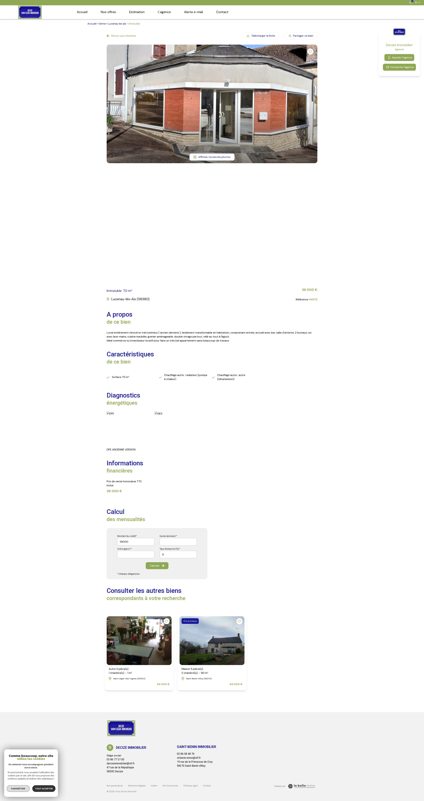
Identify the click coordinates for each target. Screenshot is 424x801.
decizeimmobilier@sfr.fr (121, 763)
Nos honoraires (170, 785)
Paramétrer (18, 788)
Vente (102, 23)
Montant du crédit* (127, 536)
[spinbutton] (178, 554)
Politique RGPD (191, 785)
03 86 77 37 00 (115, 759)
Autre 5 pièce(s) (120, 671)
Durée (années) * (168, 536)
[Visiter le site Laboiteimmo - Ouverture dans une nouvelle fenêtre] (301, 786)
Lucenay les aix (117, 23)
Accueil (91, 23)
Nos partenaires (115, 785)
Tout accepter (44, 788)
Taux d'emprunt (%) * (170, 548)
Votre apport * (124, 548)
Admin (154, 785)
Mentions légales (137, 785)
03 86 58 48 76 (185, 753)
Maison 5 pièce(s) (195, 671)
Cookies (207, 785)
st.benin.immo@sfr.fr (189, 757)
